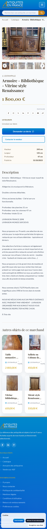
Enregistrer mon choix (36, 525)
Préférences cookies (11, 506)
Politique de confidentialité (14, 490)
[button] (13, 65)
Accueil (5, 20)
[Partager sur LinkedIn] (23, 113)
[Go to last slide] (5, 66)
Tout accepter (18, 520)
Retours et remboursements (14, 502)
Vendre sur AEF (9, 469)
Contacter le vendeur (13, 139)
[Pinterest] (13, 445)
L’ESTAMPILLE (10, 76)
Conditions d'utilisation (12, 498)
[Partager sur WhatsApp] (33, 113)
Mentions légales (9, 494)
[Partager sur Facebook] (8, 113)
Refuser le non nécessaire (35, 520)
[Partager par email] (38, 113)
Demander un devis (22, 131)
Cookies (5, 515)
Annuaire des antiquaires (13, 465)
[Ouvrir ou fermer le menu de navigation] (42, 4)
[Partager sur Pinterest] (28, 113)
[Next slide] (42, 66)
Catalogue (15, 20)
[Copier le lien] (43, 113)
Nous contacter (9, 486)
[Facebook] (2, 445)
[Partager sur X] (18, 113)
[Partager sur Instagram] (13, 113)
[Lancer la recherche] (41, 13)
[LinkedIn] (8, 445)
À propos (6, 482)
